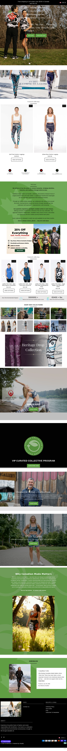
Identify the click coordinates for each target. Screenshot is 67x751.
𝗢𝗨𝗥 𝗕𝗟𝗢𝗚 (33, 661)
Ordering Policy (50, 706)
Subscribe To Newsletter (52, 712)
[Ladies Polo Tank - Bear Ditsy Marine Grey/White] (8, 271)
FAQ (47, 710)
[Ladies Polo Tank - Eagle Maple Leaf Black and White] (58, 271)
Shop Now (33, 543)
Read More (41, 680)
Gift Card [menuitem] (33, 7)
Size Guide (49, 708)
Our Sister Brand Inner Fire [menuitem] (35, 14)
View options (16, 159)
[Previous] (3, 276)
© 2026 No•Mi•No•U (6, 743)
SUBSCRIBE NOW (41, 35)
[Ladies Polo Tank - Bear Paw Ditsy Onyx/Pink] (25, 271)
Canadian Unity (43, 671)
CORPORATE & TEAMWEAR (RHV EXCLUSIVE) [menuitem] (32, 17)
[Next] (63, 276)
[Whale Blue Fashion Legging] (50, 128)
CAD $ (64, 2)
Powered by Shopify (18, 743)
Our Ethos (41, 7)
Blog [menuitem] (49, 17)
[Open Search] (59, 12)
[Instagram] (3, 737)
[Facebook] (1, 737)
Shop (26, 7)
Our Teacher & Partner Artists (35, 11)
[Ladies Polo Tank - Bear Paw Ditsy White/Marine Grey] (41, 271)
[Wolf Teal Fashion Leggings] (17, 128)
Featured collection (33, 101)
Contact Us (26, 706)
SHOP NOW (31, 35)
